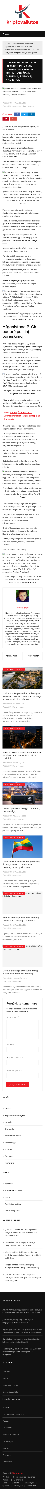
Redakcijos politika (13, 1204)
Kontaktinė (9, 1163)
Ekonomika (9, 1129)
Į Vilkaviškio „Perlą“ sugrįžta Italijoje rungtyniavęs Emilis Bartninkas (20, 1243)
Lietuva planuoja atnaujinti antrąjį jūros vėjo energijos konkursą (20, 972)
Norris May (16, 106)
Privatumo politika (12, 1210)
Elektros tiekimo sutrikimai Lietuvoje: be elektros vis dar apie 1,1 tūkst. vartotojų (21, 755)
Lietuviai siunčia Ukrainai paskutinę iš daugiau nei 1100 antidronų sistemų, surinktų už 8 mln (21, 864)
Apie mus (9, 1183)
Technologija (10, 1142)
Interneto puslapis (14, 1070)
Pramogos (9, 1156)
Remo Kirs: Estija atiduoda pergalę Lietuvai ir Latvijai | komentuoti (20, 919)
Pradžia (8, 1108)
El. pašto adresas (15, 1057)
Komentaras (13, 1017)
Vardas (10, 1044)
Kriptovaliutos (17, 1473)
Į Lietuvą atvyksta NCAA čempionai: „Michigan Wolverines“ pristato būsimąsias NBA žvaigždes (23, 1277)
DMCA (7, 1197)
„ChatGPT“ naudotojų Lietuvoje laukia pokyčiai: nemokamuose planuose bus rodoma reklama (21, 1232)
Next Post (32, 655)
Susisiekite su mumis (14, 1190)
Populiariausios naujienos (15, 1115)
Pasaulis (8, 1122)
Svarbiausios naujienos (14, 669)
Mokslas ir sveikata (13, 1135)
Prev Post (12, 655)
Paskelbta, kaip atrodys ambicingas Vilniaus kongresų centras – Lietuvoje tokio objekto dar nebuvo (21, 696)
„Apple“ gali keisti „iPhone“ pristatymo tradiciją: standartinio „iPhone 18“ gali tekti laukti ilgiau (23, 1255)
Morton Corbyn (18, 707)
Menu (7, 34)
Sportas (8, 1149)
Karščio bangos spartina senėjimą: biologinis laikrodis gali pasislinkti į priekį (22, 1266)
